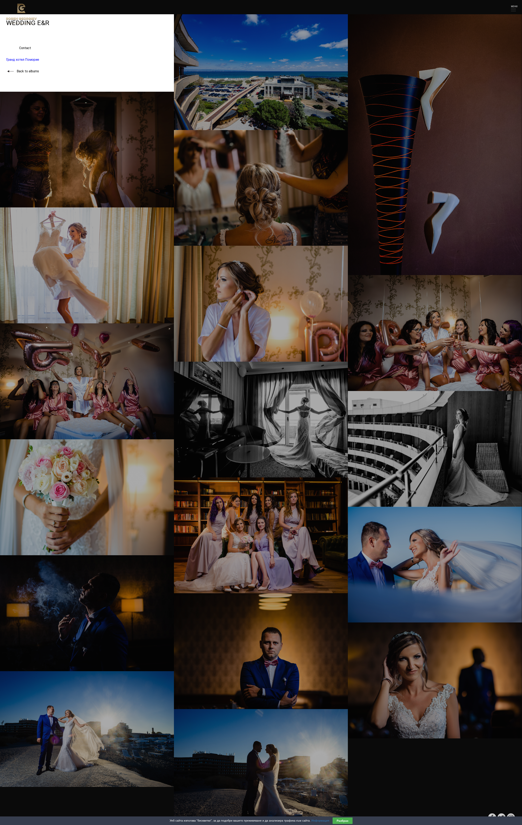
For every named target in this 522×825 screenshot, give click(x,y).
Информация (320, 820)
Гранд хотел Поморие (22, 60)
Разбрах (342, 820)
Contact (18, 48)
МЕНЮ (513, 6)
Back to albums (28, 71)
